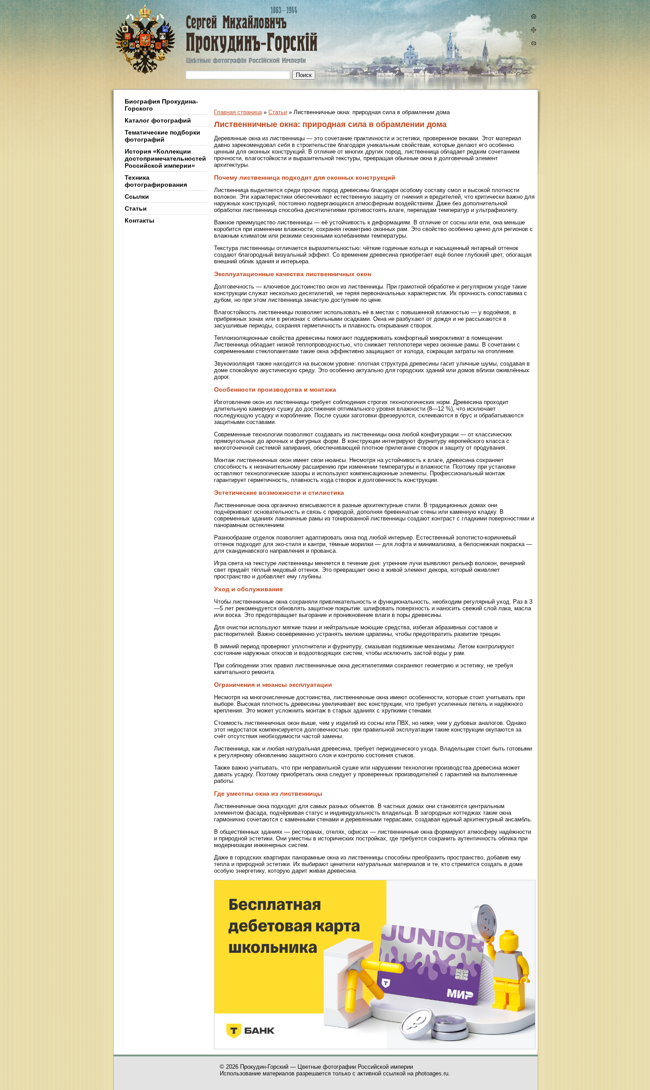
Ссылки (137, 196)
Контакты (139, 220)
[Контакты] (533, 44)
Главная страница (238, 112)
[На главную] (533, 17)
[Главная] (189, 45)
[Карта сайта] (533, 30)
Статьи (136, 208)
